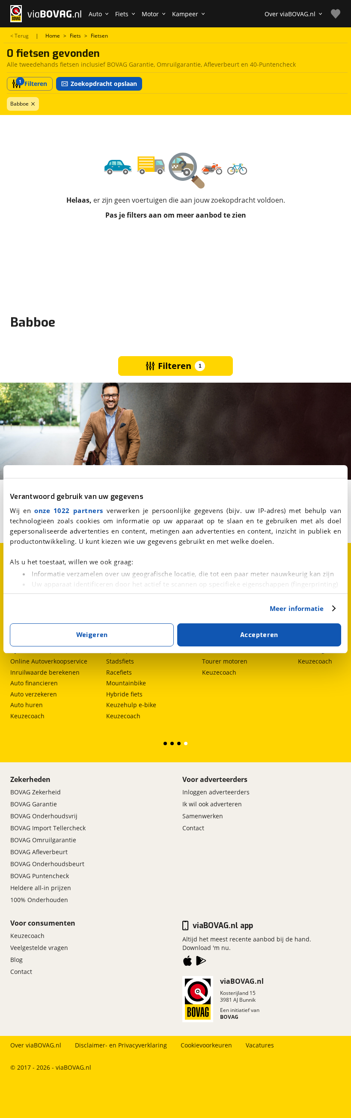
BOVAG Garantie (33, 804)
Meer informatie (297, 608)
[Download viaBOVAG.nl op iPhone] (187, 962)
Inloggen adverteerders (216, 792)
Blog (16, 960)
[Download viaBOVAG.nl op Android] (201, 962)
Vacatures (260, 1045)
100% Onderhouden (39, 900)
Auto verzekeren (33, 694)
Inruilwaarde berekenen (45, 672)
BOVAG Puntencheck (39, 876)
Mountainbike (126, 683)
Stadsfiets (120, 661)
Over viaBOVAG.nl (35, 1045)
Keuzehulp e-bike (131, 705)
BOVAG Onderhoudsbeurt (47, 864)
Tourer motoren (224, 661)
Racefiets (119, 672)
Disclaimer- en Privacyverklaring (121, 1045)
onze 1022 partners (68, 510)
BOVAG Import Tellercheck (48, 828)
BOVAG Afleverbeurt (39, 852)
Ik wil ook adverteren (212, 804)
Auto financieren (34, 683)
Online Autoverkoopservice (48, 661)
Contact (193, 828)
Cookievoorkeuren (206, 1045)
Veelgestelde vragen (39, 948)
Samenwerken (202, 816)
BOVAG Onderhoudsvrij (43, 816)
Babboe (19, 103)
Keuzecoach (27, 716)
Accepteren (259, 635)
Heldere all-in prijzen (40, 888)
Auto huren (26, 705)
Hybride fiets (124, 694)
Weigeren (92, 635)
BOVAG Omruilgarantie (43, 840)
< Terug (19, 35)
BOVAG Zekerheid (35, 792)
